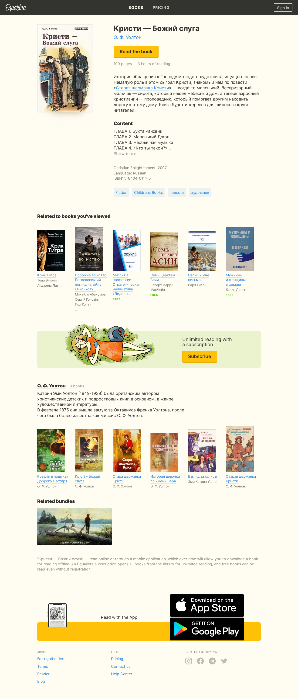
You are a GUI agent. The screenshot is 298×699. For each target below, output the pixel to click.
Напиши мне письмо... (198, 277)
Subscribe (199, 356)
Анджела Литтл (49, 285)
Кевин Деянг (236, 290)
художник (200, 192)
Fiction (121, 192)
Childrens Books (148, 192)
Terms (42, 666)
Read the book (136, 51)
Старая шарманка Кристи (142, 87)
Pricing (117, 658)
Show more (125, 153)
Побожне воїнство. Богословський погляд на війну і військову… (91, 282)
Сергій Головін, (87, 299)
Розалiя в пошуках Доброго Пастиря (52, 478)
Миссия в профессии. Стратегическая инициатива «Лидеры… (126, 284)
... (91, 292)
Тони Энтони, (47, 280)
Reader (43, 673)
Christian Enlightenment (135, 167)
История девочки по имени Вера (165, 478)
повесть (176, 192)
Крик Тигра (46, 275)
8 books (60, 386)
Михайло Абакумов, (91, 294)
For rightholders (51, 658)
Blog (41, 681)
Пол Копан (83, 304)
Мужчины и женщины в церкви (236, 280)
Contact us (120, 666)
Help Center (121, 673)
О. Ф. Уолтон (128, 37)
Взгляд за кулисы (202, 476)
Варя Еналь (197, 285)
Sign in (283, 7)
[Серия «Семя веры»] (74, 526)
